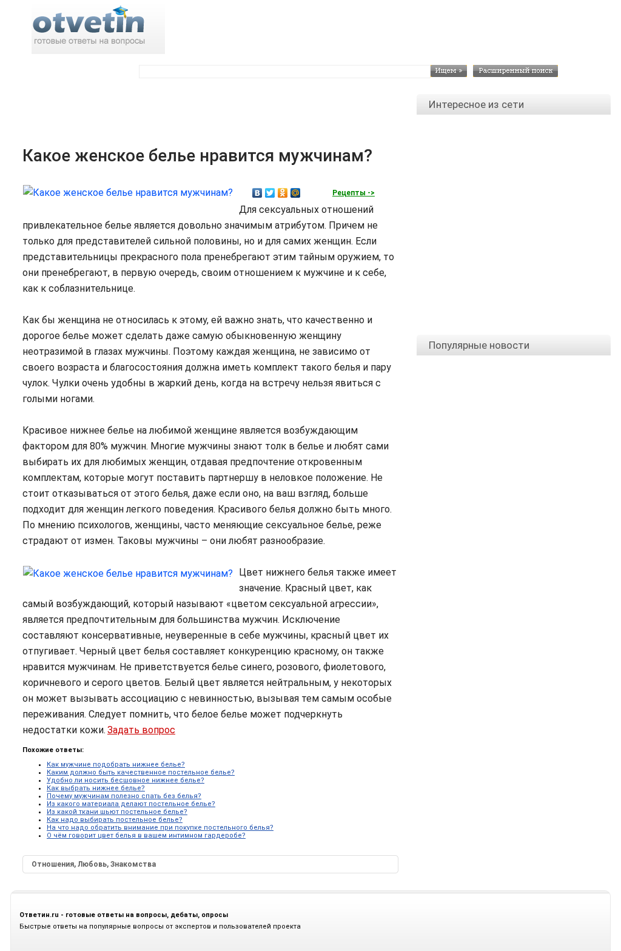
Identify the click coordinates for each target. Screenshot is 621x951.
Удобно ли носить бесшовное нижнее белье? (125, 780)
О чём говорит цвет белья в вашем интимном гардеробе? (146, 835)
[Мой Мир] (295, 193)
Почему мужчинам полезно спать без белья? (124, 796)
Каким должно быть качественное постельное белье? (141, 772)
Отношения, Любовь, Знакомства (94, 864)
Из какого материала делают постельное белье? (131, 804)
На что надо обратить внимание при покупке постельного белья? (160, 828)
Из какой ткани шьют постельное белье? (117, 812)
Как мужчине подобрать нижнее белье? (116, 764)
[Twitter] (270, 193)
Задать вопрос (141, 730)
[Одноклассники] (283, 193)
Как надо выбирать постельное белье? (115, 820)
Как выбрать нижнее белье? (96, 788)
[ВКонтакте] (257, 193)
